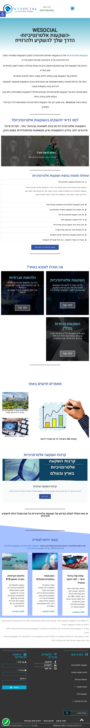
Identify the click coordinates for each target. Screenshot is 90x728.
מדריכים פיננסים (81, 701)
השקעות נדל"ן (82, 694)
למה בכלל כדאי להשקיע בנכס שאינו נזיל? (68, 225)
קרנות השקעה (44, 548)
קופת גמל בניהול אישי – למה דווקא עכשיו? (76, 579)
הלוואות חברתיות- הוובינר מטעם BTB (15, 577)
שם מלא (21, 662)
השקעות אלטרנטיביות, (29, 545)
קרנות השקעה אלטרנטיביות (45, 455)
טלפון (22, 678)
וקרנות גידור (32, 548)
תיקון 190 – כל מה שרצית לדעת (15, 436)
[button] (3, 14)
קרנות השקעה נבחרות (79, 672)
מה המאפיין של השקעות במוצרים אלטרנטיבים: (67, 209)
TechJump (27, 725)
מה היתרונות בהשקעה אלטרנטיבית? (71, 182)
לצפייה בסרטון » (78, 612)
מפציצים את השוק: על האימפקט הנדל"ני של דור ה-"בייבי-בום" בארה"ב (15, 411)
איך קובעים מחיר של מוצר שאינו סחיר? (69, 230)
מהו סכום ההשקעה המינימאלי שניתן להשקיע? (67, 235)
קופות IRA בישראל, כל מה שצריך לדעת (59, 439)
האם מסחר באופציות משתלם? (45, 577)
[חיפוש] (67, 713)
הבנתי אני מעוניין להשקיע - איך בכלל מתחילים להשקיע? (63, 240)
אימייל (21, 670)
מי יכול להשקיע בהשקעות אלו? (72, 220)
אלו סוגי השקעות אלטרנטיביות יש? (71, 215)
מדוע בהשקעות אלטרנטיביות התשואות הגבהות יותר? (65, 204)
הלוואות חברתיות (81, 679)
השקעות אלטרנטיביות (77, 55)
